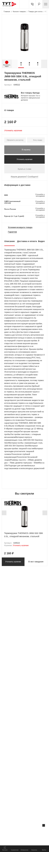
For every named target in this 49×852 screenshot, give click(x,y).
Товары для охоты (35, 11)
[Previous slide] (4, 512)
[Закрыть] (43, 825)
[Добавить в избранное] (43, 84)
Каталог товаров (19, 11)
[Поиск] (39, 4)
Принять (32, 841)
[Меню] (45, 4)
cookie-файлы (30, 830)
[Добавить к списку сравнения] (38, 84)
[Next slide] (44, 64)
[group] (21, 64)
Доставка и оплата (27, 241)
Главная (7, 11)
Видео (41, 241)
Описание (9, 241)
